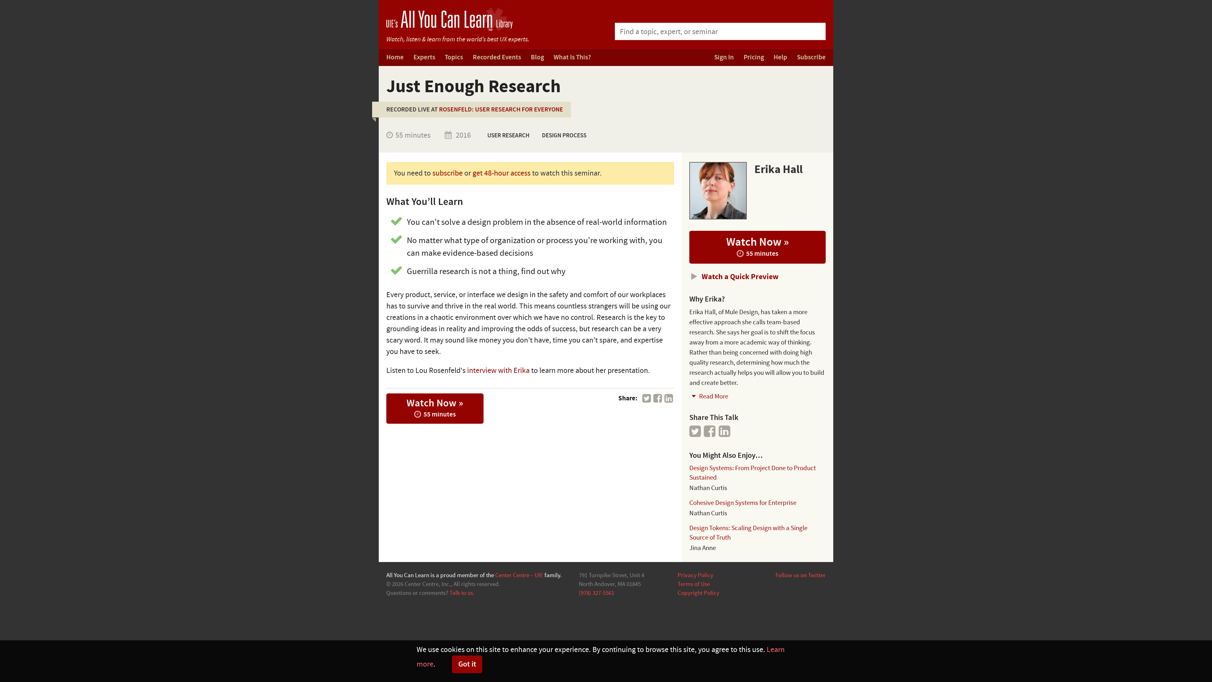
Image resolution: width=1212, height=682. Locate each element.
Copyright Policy (698, 593)
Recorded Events (497, 57)
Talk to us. (462, 593)
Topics (454, 57)
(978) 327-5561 (596, 593)
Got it (467, 664)
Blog (537, 57)
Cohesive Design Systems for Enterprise (742, 503)
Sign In (724, 57)
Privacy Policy (695, 575)
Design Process (564, 136)
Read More (713, 396)
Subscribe (811, 57)
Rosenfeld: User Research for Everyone (501, 109)
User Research (508, 136)
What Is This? (572, 57)
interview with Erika (498, 370)
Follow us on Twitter (800, 575)
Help (780, 57)
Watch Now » (435, 408)
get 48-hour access (501, 173)
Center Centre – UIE (519, 575)
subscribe (447, 173)
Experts (424, 57)
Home (395, 57)
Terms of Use (694, 584)
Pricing (754, 57)
